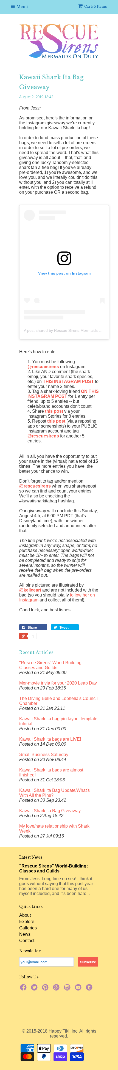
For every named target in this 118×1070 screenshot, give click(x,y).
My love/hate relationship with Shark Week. (54, 828)
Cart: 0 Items (95, 6)
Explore (26, 921)
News (24, 934)
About (25, 915)
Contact (26, 940)
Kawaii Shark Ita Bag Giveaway (50, 810)
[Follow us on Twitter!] (35, 989)
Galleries (28, 928)
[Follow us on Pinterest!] (46, 989)
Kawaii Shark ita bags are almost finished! (51, 772)
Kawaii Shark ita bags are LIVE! (50, 739)
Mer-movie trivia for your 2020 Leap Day (58, 683)
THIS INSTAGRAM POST (68, 381)
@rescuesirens (43, 366)
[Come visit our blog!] (90, 989)
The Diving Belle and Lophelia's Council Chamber (58, 701)
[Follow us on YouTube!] (79, 989)
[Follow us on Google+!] (57, 989)
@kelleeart (30, 590)
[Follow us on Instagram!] (68, 989)
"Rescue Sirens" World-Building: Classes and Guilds (51, 665)
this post (54, 411)
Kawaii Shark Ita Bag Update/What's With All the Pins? (54, 793)
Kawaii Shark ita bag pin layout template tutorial (58, 721)
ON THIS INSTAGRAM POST (63, 394)
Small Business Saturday (43, 754)
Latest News (30, 858)
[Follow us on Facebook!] (24, 989)
